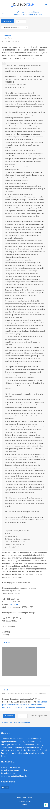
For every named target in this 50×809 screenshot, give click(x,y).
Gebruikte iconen (8, 773)
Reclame (7, 643)
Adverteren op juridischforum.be (14, 776)
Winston (7, 690)
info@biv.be (13, 604)
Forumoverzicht (25, 798)
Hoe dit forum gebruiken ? (11, 767)
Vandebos (7, 35)
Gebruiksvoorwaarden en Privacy (15, 770)
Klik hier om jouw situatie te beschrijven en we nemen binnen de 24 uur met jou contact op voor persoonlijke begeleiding (25, 704)
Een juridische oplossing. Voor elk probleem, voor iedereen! (24, 693)
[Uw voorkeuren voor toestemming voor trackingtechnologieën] (46, 805)
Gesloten (8, 21)
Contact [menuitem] (25, 804)
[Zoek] (26, 27)
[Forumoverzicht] (22, 5)
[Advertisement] (26, 679)
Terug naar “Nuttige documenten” (17, 722)
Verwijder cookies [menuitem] (25, 801)
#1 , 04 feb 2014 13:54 (10, 41)
